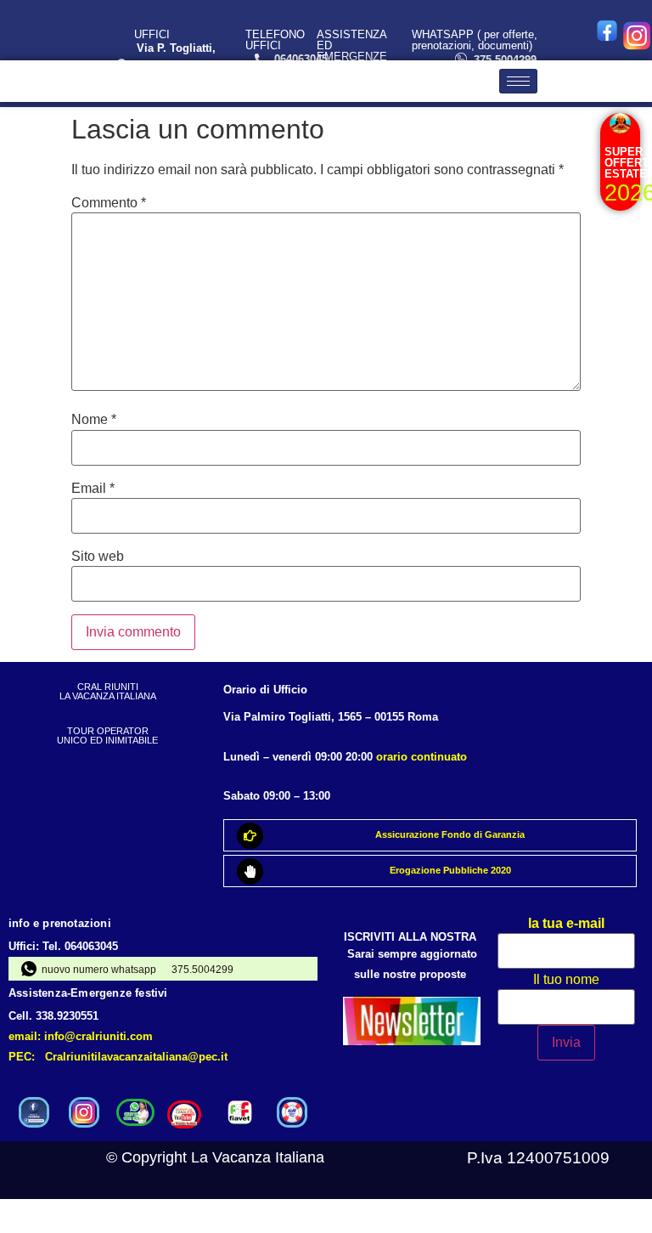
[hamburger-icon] (518, 81)
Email (93, 488)
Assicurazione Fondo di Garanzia (450, 834)
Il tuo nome (566, 980)
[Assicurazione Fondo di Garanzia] (250, 836)
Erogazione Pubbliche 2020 (450, 870)
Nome (93, 420)
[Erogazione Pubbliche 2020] (250, 871)
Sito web (97, 556)
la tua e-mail (566, 923)
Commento (108, 203)
